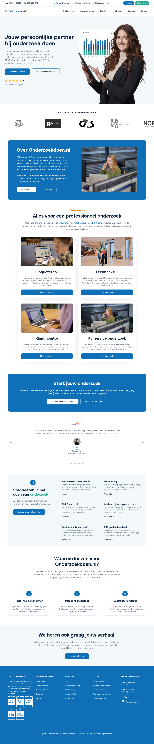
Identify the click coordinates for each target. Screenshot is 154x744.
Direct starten (142, 3)
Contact (39, 698)
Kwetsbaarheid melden (101, 686)
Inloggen (129, 3)
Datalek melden (98, 681)
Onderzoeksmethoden (44, 690)
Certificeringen (70, 690)
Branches (39, 694)
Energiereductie (70, 694)
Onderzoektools (42, 686)
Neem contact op (77, 656)
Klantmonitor (98, 223)
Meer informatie (47, 292)
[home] (15, 11)
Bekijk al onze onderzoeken (29, 512)
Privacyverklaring (99, 698)
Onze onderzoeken (17, 72)
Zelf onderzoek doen (93, 401)
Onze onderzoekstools (45, 72)
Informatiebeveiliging (72, 686)
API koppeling (69, 698)
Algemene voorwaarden (101, 694)
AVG (66, 681)
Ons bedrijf (47, 189)
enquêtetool (64, 223)
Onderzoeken (41, 681)
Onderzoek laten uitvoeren (63, 401)
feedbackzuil (80, 223)
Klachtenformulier (99, 690)
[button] (70, 11)
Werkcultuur (26, 189)
